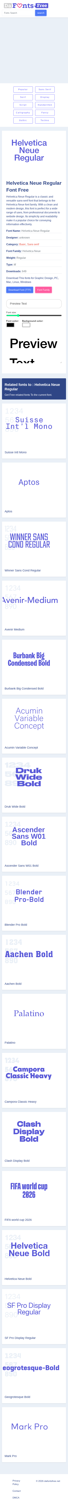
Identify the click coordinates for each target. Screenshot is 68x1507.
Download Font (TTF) (19, 290)
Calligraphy (23, 113)
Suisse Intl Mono (16, 452)
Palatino (10, 1042)
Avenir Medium (14, 629)
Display (45, 97)
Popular (23, 89)
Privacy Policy (16, 1482)
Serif (23, 97)
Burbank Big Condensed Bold (24, 688)
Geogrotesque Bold (17, 1397)
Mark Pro (11, 1456)
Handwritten (45, 105)
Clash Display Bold (17, 1160)
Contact (17, 1491)
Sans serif (45, 89)
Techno (45, 120)
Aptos (8, 511)
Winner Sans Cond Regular (23, 570)
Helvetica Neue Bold (18, 1279)
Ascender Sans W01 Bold (21, 865)
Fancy (45, 113)
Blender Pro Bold (16, 924)
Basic (22, 244)
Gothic (23, 120)
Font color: (12, 321)
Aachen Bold (13, 983)
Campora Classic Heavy (20, 1101)
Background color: (32, 321)
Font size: (11, 312)
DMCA (16, 1497)
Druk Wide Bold (15, 806)
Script (23, 105)
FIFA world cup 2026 (18, 1219)
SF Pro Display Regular (20, 1338)
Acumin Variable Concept (21, 747)
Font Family (43, 290)
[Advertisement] (34, 50)
